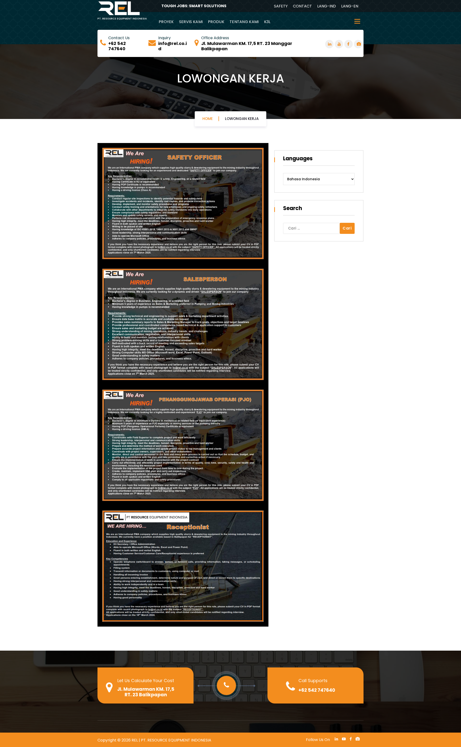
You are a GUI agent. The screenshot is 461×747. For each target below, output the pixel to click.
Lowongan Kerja (242, 118)
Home (207, 118)
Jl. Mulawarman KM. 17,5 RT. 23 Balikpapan (145, 692)
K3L (267, 22)
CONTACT (302, 6)
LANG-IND (326, 6)
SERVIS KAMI (191, 22)
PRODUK (216, 22)
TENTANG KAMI (244, 22)
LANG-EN (349, 6)
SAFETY (281, 6)
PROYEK (166, 22)
